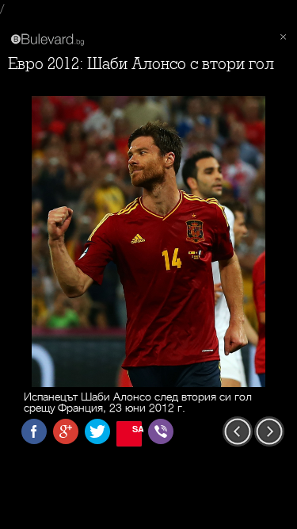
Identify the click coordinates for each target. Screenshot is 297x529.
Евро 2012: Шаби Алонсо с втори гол (141, 64)
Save (137, 429)
